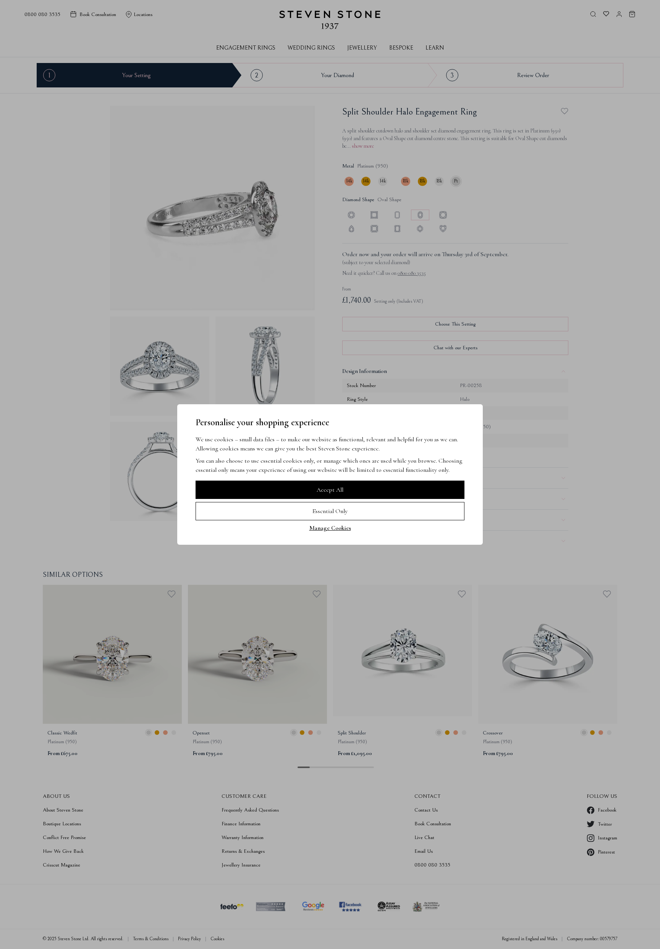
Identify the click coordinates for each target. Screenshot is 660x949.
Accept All (330, 490)
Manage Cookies (330, 528)
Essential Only (330, 511)
